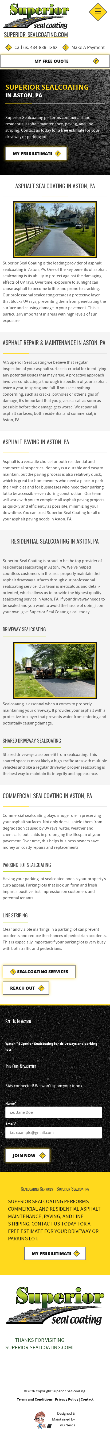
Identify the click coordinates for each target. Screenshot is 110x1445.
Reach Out (22, 988)
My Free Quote (51, 61)
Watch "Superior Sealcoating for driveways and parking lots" (51, 1046)
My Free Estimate (33, 153)
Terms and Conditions (35, 1399)
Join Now (24, 1155)
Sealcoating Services (42, 971)
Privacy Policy (66, 1399)
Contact (87, 1399)
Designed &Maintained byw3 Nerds (63, 1419)
